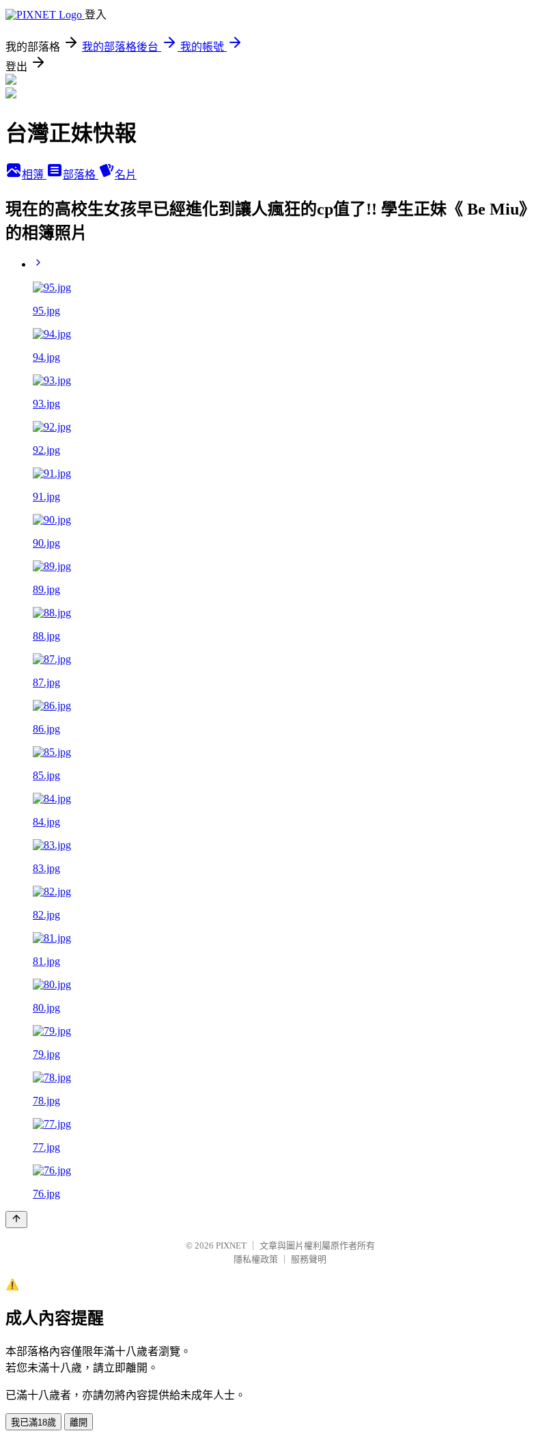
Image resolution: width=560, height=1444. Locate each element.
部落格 (80, 174)
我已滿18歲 (33, 1422)
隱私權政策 (256, 1259)
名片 (126, 174)
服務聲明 (308, 1259)
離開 (78, 1422)
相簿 (34, 174)
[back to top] (16, 1219)
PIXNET (231, 1245)
